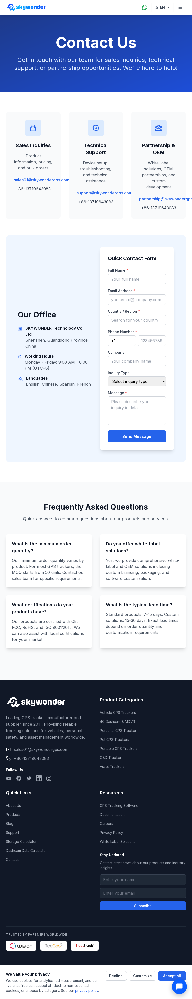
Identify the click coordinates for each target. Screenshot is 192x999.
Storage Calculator (21, 841)
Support (12, 832)
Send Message (137, 436)
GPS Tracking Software (119, 805)
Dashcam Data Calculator (26, 850)
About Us (13, 805)
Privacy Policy (111, 832)
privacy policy (86, 990)
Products (13, 814)
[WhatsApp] (144, 7)
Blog (10, 823)
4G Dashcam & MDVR (117, 721)
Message (117, 393)
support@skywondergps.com (96, 192)
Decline (116, 976)
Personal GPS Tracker (118, 730)
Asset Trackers (112, 766)
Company (116, 352)
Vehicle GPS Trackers (118, 712)
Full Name (118, 270)
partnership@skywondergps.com (158, 198)
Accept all (172, 976)
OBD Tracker (111, 757)
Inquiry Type (119, 373)
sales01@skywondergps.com (33, 179)
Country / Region (124, 311)
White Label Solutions (118, 841)
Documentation (112, 814)
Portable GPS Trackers (119, 748)
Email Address (122, 291)
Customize (142, 976)
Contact (12, 859)
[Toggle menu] (180, 7)
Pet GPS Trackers (114, 739)
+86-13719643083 (33, 188)
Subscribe (143, 906)
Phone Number (122, 332)
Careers (106, 823)
